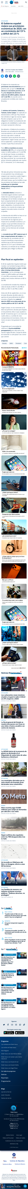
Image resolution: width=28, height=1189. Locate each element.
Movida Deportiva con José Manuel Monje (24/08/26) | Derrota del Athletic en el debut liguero (8, 1006)
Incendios (13, 6)
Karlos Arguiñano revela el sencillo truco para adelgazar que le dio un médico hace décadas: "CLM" (15, 941)
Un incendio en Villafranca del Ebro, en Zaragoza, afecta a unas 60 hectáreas (13, 864)
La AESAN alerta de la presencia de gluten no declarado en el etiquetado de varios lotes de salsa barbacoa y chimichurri (14, 754)
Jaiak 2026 (20, 6)
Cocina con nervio (6, 1098)
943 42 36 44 (15, 1120)
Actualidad (4, 693)
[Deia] (5, 1161)
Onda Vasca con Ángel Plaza (9, 1068)
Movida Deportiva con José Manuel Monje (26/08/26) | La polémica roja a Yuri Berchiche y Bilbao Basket (8, 961)
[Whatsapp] (14, 76)
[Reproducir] (3, 882)
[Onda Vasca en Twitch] (20, 1024)
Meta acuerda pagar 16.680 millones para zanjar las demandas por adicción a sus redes (14, 810)
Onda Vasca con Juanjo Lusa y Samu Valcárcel (11, 1058)
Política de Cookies (20, 1138)
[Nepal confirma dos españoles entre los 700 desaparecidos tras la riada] (14, 824)
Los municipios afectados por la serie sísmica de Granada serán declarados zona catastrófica (12, 782)
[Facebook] (10, 76)
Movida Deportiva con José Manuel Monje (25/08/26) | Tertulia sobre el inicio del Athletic (8, 991)
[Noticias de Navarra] (20, 1164)
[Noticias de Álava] (7, 1164)
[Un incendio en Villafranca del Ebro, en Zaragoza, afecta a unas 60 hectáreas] (14, 851)
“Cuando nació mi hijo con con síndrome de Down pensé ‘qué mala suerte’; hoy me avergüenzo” (15, 915)
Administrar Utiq (14, 1144)
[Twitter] (2, 76)
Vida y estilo (8, 912)
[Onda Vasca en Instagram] (16, 1024)
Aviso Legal (19, 1135)
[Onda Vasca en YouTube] (12, 1024)
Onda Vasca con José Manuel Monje (11, 1054)
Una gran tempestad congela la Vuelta (14, 923)
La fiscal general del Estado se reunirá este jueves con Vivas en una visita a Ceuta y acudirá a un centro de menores (13, 725)
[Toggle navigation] (2, 2)
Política (3, 720)
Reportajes (4, 1078)
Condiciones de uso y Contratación (14, 1141)
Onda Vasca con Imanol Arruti (9, 1062)
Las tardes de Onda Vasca (8, 1047)
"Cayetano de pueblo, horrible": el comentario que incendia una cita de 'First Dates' (15, 932)
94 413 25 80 (15, 1116)
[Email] (18, 76)
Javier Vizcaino (5, 1095)
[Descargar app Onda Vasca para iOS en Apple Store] (19, 1032)
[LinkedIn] (6, 76)
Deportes (7, 921)
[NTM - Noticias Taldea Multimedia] (14, 1155)
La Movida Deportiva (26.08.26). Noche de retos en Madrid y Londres (7, 976)
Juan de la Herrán (6, 1092)
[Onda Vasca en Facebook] (8, 1024)
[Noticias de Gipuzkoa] (17, 1161)
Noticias (4, 1074)
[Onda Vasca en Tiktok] (24, 1024)
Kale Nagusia (5, 1050)
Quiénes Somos (10, 1135)
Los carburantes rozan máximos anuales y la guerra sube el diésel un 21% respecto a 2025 (13, 697)
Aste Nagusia (5, 6)
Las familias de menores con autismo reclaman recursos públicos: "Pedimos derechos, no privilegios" (13, 892)
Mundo (3, 805)
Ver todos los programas (8, 1071)
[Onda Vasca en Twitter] (4, 1024)
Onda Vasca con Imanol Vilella (10, 1065)
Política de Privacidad (8, 1138)
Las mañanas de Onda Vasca (9, 1044)
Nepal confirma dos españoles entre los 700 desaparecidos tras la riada (13, 837)
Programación (5, 1081)
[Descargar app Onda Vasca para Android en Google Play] (9, 1032)
